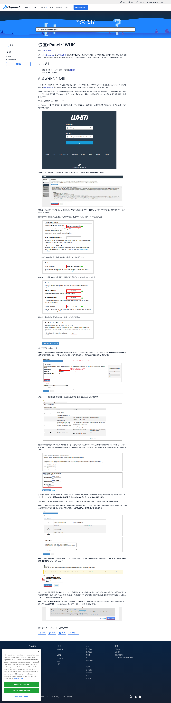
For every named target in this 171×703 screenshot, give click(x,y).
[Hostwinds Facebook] (139, 696)
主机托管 (59, 7)
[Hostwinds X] (130, 696)
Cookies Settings (21, 696)
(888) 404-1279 (153, 2)
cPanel (45, 50)
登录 (124, 2)
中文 (162, 2)
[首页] (12, 7)
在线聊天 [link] (141, 2)
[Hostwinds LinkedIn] (134, 696)
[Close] (39, 652)
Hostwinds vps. (48, 55)
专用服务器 (62, 55)
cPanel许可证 (48, 87)
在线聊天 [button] (117, 649)
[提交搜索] (38, 29)
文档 (132, 2)
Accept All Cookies (21, 685)
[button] (80, 7)
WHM (49, 50)
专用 (51, 7)
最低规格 (72, 70)
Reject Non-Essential (21, 690)
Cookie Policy (19, 679)
